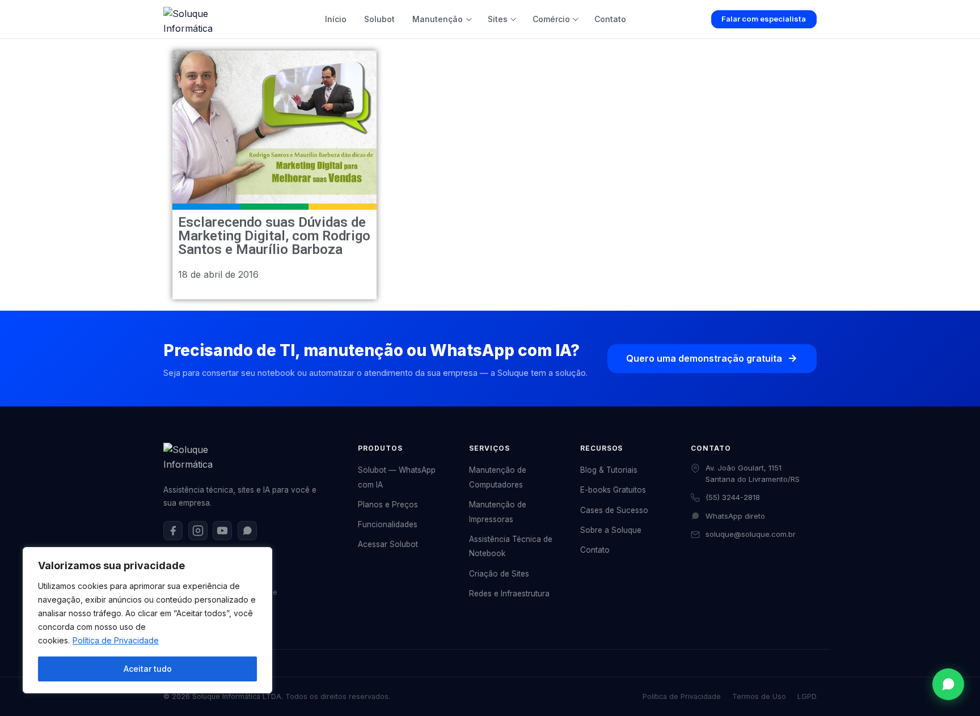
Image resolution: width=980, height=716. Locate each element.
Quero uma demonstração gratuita (704, 358)
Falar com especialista (763, 18)
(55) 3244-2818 (733, 497)
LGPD (807, 696)
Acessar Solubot (388, 544)
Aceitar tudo (148, 668)
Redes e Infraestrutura (509, 593)
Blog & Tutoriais (608, 469)
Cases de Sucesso (614, 510)
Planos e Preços (388, 504)
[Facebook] (173, 530)
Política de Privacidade (116, 640)
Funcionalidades (387, 524)
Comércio (551, 19)
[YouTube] (222, 530)
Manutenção (437, 19)
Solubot (379, 19)
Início (336, 19)
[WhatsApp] (247, 530)
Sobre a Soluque (610, 530)
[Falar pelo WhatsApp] (948, 684)
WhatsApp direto (735, 515)
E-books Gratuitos (613, 489)
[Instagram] (198, 530)
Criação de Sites (499, 573)
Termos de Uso (759, 696)
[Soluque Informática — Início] (201, 19)
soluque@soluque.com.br (751, 534)
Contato (610, 19)
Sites (498, 19)
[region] (147, 620)
